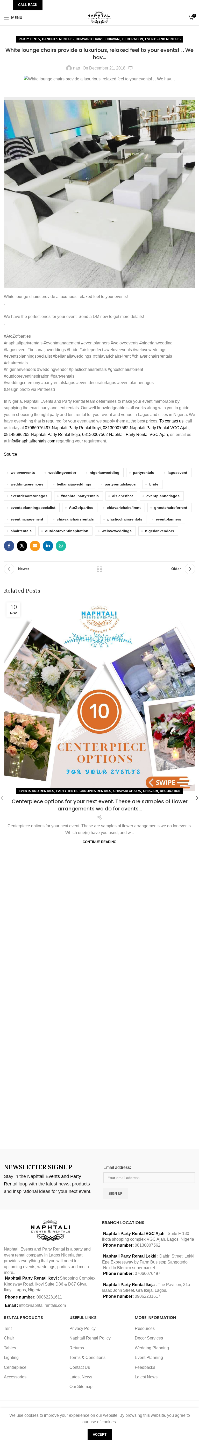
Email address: (117, 1167)
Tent (8, 1328)
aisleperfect (122, 496)
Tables (10, 1348)
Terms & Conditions (87, 1357)
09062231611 (49, 1297)
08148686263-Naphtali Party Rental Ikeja (42, 434)
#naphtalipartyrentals (80, 496)
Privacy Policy (82, 1328)
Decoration (132, 39)
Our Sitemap (81, 1386)
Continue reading (99, 842)
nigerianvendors (159, 531)
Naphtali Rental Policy (90, 1338)
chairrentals (21, 531)
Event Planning (149, 1357)
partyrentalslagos (120, 484)
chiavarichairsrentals (75, 519)
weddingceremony (27, 484)
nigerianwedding (104, 472)
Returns (76, 1348)
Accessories (15, 1377)
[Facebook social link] (9, 546)
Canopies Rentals (58, 39)
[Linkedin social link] (48, 546)
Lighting (11, 1357)
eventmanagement (27, 519)
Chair (9, 1338)
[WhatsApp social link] (61, 546)
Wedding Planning (152, 1348)
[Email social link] (35, 546)
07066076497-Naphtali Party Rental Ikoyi (63, 428)
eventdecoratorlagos (29, 496)
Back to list (99, 569)
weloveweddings (117, 531)
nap (76, 68)
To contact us (171, 421)
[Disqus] (99, 1071)
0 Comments (130, 68)
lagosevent (177, 472)
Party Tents (29, 39)
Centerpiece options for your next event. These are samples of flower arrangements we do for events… (100, 805)
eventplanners (168, 519)
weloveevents (23, 472)
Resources (145, 1328)
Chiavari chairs (89, 39)
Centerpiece (15, 1367)
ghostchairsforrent (170, 507)
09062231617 (147, 1296)
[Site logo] (99, 17)
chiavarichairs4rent (124, 507)
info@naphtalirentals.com (31, 441)
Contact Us (79, 1367)
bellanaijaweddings (74, 484)
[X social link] (22, 546)
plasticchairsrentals (124, 519)
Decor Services (149, 1338)
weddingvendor (62, 472)
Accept (99, 1434)
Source (10, 454)
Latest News (80, 1377)
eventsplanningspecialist (33, 507)
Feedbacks (145, 1367)
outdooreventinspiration (66, 531)
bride (153, 484)
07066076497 (147, 1273)
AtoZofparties (81, 507)
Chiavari (112, 39)
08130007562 (147, 1245)
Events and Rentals (163, 39)
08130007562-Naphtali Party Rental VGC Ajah (146, 428)
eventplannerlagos (163, 496)
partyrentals (143, 472)
